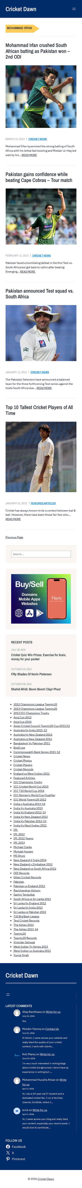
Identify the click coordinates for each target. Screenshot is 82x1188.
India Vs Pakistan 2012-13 (30, 821)
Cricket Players (23, 765)
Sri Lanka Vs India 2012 (28, 907)
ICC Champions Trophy (28, 782)
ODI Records (21, 873)
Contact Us (52, 1029)
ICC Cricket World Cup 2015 (31, 786)
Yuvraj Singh (21, 955)
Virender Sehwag (24, 942)
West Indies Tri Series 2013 (31, 946)
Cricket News (37, 139)
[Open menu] (74, 9)
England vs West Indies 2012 (32, 773)
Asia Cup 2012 (22, 717)
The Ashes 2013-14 (26, 929)
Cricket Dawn (21, 9)
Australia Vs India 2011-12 (30, 730)
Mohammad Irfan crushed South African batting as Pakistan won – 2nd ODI (38, 51)
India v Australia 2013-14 (29, 804)
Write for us (53, 1012)
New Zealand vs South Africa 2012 (35, 868)
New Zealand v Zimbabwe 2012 (33, 864)
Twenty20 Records (25, 938)
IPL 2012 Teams (23, 838)
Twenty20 (20, 933)
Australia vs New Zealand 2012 (33, 739)
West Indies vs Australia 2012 (32, 951)
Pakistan (19, 882)
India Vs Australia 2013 (28, 808)
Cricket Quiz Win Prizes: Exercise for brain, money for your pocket (38, 657)
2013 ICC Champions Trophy (31, 713)
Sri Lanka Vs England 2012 (30, 903)
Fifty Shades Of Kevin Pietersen (31, 674)
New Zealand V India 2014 (30, 860)
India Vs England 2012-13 (30, 812)
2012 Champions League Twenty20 (35, 704)
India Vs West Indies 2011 (30, 825)
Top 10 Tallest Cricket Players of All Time (39, 410)
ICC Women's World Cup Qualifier (34, 795)
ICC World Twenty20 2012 (30, 799)
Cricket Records (23, 769)
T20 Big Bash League (26, 916)
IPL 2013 (19, 843)
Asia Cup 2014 (22, 722)
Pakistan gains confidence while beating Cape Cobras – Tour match (39, 177)
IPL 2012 (19, 834)
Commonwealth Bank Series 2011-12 (37, 752)
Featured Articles (43, 503)
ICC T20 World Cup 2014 (29, 791)
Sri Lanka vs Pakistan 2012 (30, 912)
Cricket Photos (23, 760)
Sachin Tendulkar (24, 894)
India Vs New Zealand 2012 (31, 817)
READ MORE (29, 155)
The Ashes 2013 (24, 925)
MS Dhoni (19, 856)
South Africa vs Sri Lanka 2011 (32, 899)
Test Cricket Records (26, 920)
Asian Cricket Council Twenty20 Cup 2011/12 (42, 726)
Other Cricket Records (27, 877)
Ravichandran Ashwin (27, 890)
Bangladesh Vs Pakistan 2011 (32, 743)
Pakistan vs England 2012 (29, 886)
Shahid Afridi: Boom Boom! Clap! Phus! (36, 689)
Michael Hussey (23, 851)
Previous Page (14, 537)
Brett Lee (19, 748)
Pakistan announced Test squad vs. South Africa (40, 294)
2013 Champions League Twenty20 (35, 709)
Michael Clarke (23, 847)
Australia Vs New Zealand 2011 (33, 734)
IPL (16, 830)
